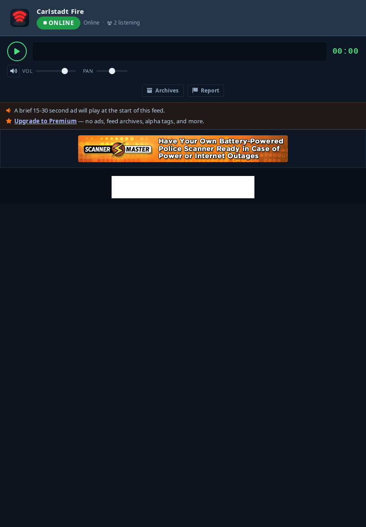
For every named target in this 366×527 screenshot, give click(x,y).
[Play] (17, 51)
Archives (166, 90)
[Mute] (13, 71)
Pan (88, 70)
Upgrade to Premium (45, 121)
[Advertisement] (183, 187)
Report (209, 90)
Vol (27, 70)
